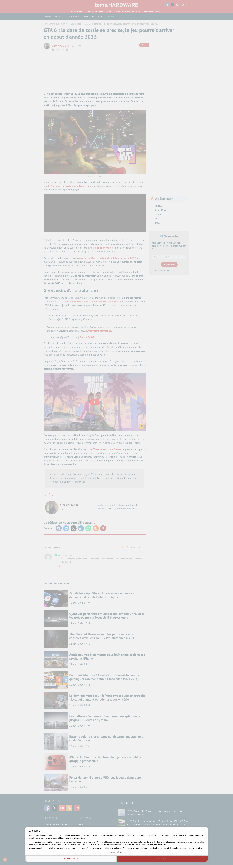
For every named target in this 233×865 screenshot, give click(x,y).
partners (43, 836)
